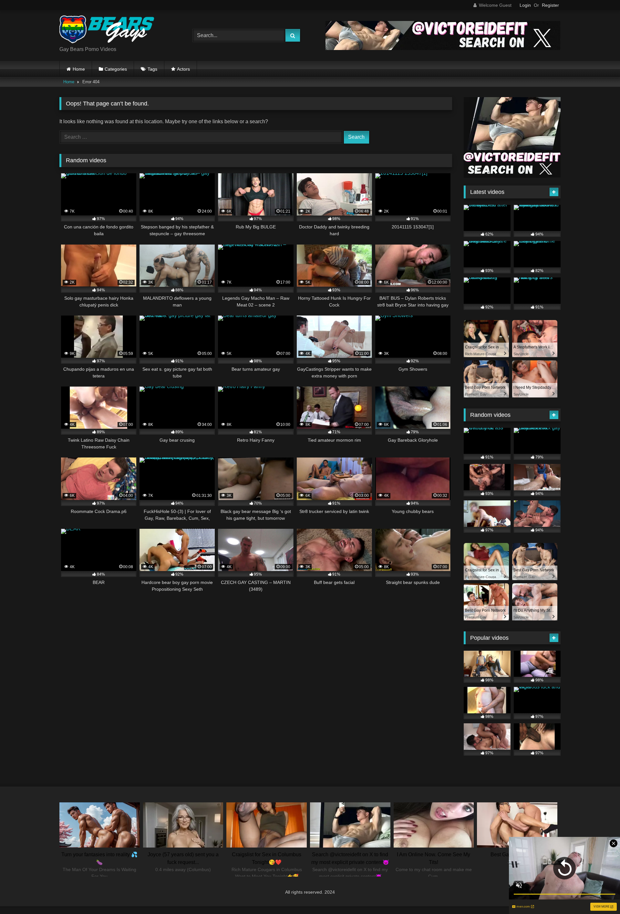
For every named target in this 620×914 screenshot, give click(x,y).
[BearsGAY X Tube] (107, 30)
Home (79, 69)
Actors (183, 69)
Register (550, 5)
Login (525, 5)
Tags (152, 69)
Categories (116, 69)
